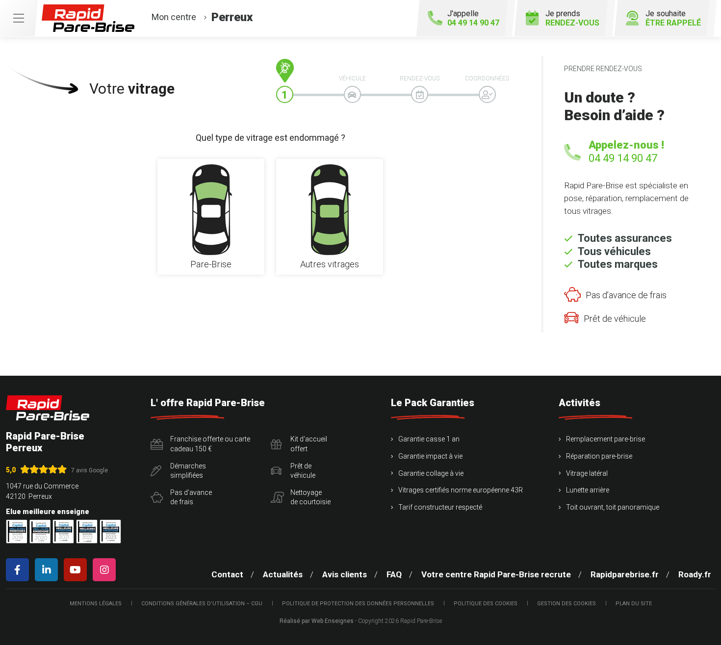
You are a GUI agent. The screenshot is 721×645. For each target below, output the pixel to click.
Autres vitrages (329, 264)
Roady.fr (694, 574)
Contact (227, 574)
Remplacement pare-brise (605, 439)
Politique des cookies (485, 603)
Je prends (572, 18)
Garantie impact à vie (430, 456)
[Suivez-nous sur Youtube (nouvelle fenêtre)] (77, 569)
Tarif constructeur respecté (440, 507)
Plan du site (634, 603)
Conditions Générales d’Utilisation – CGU (201, 603)
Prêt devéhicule (302, 471)
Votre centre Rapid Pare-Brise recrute (496, 574)
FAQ (394, 574)
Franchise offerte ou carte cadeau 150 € (210, 444)
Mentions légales (96, 603)
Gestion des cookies (566, 603)
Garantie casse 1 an (429, 439)
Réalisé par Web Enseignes (317, 621)
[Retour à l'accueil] (47, 407)
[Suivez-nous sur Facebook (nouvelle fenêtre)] (19, 569)
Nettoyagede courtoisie (310, 497)
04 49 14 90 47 (623, 158)
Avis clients (344, 574)
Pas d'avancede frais (191, 497)
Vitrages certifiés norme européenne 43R (460, 490)
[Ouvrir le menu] (18, 18)
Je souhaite (673, 18)
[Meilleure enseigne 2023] (110, 531)
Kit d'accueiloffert (308, 444)
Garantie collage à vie (431, 473)
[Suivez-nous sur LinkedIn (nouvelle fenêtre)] (48, 569)
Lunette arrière (587, 490)
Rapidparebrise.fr (625, 574)
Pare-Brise (211, 264)
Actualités (283, 574)
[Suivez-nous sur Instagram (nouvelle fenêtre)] (106, 569)
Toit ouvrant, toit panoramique (612, 507)
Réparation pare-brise (599, 456)
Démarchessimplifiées (188, 471)
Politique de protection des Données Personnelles (358, 603)
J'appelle (473, 18)
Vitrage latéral (587, 473)
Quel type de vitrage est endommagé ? (270, 137)
